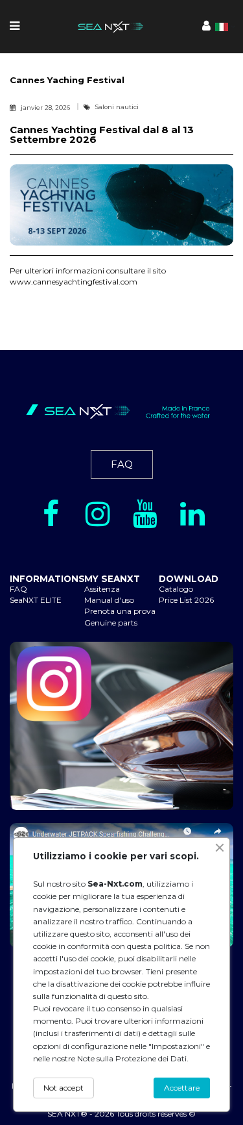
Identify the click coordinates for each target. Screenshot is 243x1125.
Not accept (63, 1088)
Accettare (182, 1088)
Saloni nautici (117, 106)
